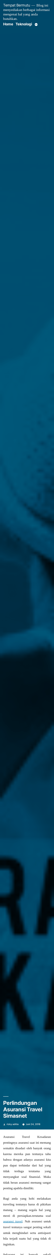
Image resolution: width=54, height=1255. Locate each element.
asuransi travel (12, 1221)
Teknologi (24, 24)
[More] (36, 24)
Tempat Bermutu (16, 5)
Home (8, 24)
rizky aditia (13, 1124)
